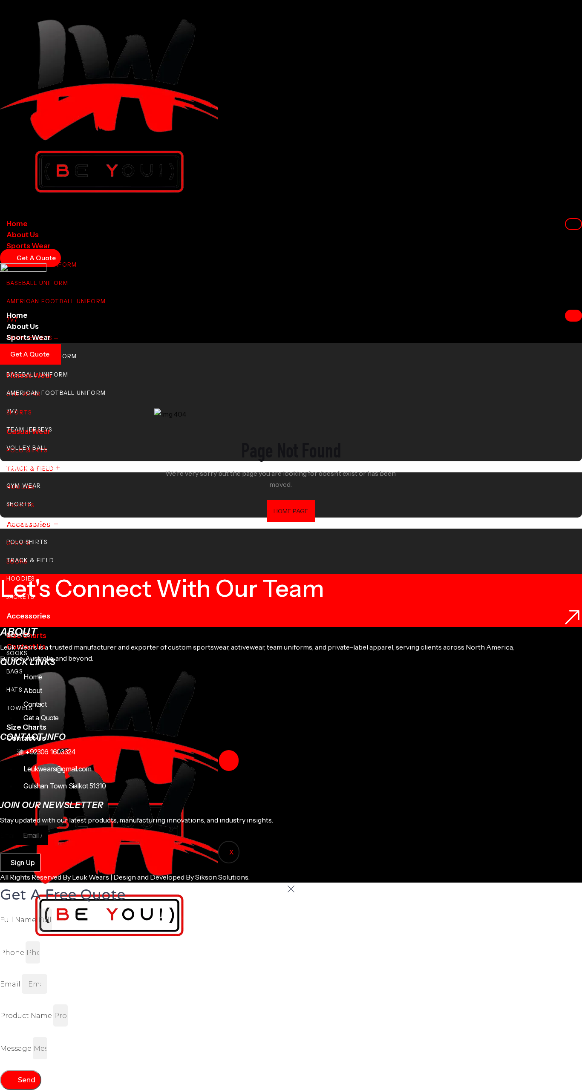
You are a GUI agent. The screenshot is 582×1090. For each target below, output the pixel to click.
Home (17, 223)
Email (7, 835)
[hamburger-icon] (573, 224)
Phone (12, 953)
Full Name (18, 920)
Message (16, 1048)
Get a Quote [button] (29, 354)
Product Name (26, 1016)
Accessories (28, 616)
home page (291, 511)
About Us (22, 234)
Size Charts (26, 727)
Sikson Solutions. (223, 877)
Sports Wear (28, 246)
